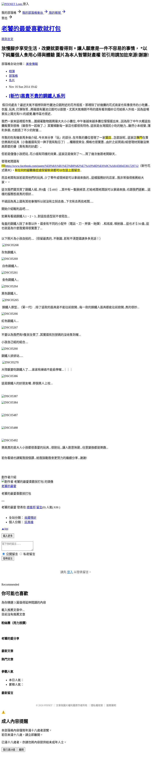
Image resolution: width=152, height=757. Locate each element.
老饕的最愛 (8, 486)
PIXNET (48, 705)
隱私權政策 (97, 705)
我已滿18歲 (9, 749)
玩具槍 (28, 522)
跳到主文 (7, 39)
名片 (12, 80)
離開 (21, 749)
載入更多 (8, 535)
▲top (4, 528)
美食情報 (32, 64)
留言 (39, 507)
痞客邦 (31, 507)
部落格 (13, 75)
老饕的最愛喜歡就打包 (31, 28)
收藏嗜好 (30, 517)
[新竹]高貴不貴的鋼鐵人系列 (37, 96)
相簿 (12, 71)
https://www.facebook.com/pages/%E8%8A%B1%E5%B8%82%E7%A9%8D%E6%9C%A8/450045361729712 (71, 165)
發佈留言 (8, 558)
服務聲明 (111, 705)
